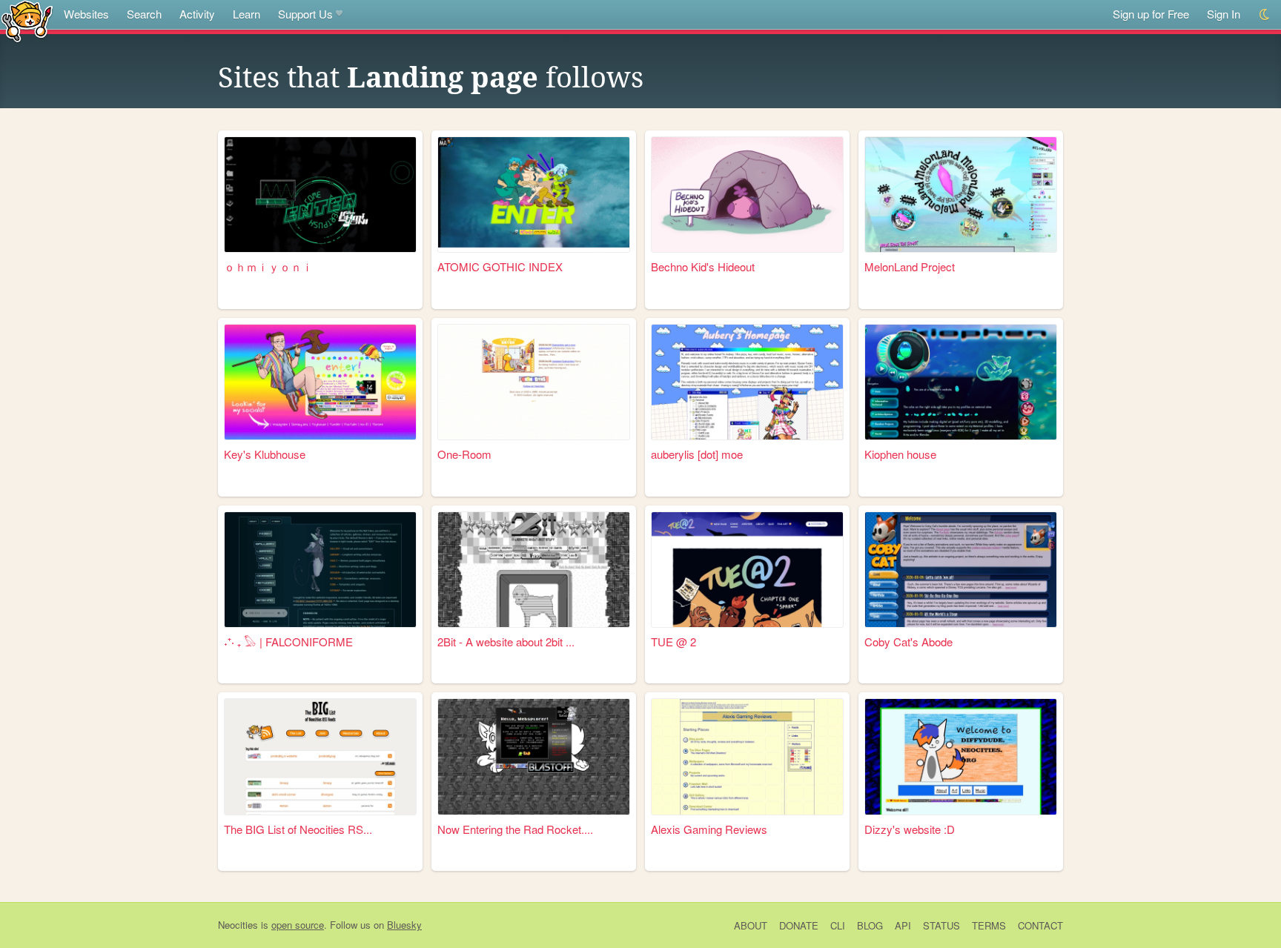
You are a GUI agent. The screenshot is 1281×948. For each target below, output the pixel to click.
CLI (837, 925)
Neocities (238, 925)
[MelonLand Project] (960, 194)
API (903, 925)
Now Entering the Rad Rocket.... (515, 829)
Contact (1040, 925)
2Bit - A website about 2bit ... (506, 641)
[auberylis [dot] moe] (747, 382)
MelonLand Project (909, 266)
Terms (989, 925)
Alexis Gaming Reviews (709, 829)
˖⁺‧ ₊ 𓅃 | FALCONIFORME (288, 641)
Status (941, 925)
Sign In (1223, 13)
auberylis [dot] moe (697, 454)
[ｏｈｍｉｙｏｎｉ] (320, 194)
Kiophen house (900, 454)
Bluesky (404, 925)
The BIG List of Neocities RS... (298, 829)
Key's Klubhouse (264, 454)
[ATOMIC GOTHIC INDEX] (533, 194)
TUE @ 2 (673, 641)
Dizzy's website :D (909, 829)
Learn (246, 13)
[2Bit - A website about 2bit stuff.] (533, 569)
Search (144, 13)
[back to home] (27, 20)
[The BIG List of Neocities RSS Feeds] (320, 756)
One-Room (464, 454)
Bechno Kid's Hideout (703, 266)
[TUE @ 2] (747, 569)
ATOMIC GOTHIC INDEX (500, 266)
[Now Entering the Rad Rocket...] (533, 756)
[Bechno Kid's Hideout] (747, 194)
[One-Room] (533, 382)
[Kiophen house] (960, 382)
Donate (798, 925)
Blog (870, 925)
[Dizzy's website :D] (960, 756)
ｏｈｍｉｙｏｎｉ (268, 266)
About (750, 925)
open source (297, 925)
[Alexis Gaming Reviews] (747, 756)
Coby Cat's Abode (908, 641)
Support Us (305, 13)
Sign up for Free (1151, 13)
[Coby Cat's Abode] (960, 569)
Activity (197, 13)
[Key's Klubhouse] (320, 382)
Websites (86, 13)
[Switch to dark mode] (1265, 14)
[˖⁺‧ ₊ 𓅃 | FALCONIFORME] (320, 569)
